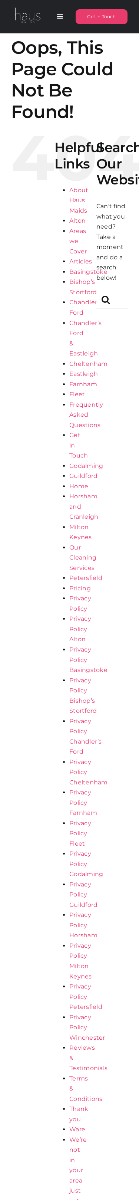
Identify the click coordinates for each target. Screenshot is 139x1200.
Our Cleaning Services (82, 557)
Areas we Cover (78, 241)
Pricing (80, 588)
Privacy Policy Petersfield (85, 996)
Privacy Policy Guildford (83, 894)
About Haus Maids (78, 200)
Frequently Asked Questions (86, 415)
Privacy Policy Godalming (86, 864)
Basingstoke (88, 271)
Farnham (83, 384)
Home (78, 486)
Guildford (83, 475)
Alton (77, 220)
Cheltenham (88, 363)
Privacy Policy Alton (80, 629)
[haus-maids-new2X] (27, 8)
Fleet (77, 394)
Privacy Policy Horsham (83, 925)
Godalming (86, 465)
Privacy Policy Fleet (80, 833)
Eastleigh (83, 373)
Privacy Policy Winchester (87, 1027)
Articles (80, 261)
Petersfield (85, 577)
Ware (77, 1129)
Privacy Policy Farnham (83, 802)
